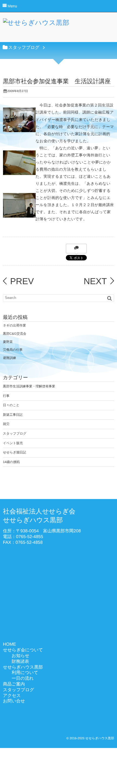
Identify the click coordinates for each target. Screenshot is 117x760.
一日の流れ (23, 678)
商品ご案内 (14, 684)
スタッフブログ (14, 433)
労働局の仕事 (13, 350)
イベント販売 (13, 443)
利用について (25, 672)
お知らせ (20, 656)
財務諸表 (20, 661)
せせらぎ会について (23, 650)
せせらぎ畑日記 (14, 452)
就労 (6, 424)
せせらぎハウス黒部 (23, 667)
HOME (9, 644)
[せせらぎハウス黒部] (36, 24)
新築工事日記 (13, 415)
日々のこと (11, 405)
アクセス (12, 695)
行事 (6, 396)
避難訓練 (9, 358)
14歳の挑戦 (11, 462)
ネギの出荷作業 (14, 325)
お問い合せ (14, 701)
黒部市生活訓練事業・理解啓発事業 (29, 386)
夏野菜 (8, 342)
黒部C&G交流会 (14, 334)
